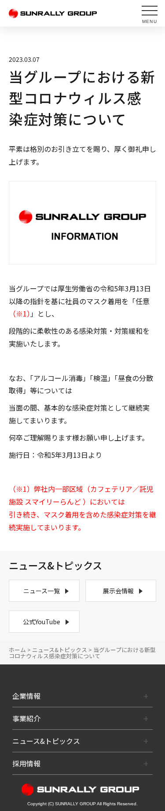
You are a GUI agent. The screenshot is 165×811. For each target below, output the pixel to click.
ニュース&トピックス (59, 649)
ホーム (17, 649)
